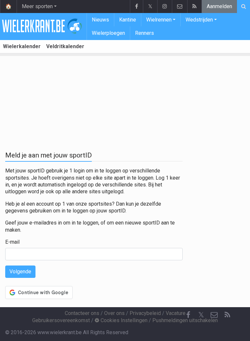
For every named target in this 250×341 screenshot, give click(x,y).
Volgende (20, 271)
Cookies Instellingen (123, 320)
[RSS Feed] (194, 6)
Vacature (176, 313)
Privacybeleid (145, 313)
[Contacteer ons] (179, 6)
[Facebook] (136, 6)
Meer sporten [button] (37, 6)
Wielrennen (159, 20)
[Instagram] (164, 6)
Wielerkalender (22, 46)
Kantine (127, 20)
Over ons (114, 313)
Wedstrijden (199, 20)
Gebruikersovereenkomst (61, 320)
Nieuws (100, 20)
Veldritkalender (65, 46)
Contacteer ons (82, 313)
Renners (144, 33)
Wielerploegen (108, 33)
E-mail (12, 242)
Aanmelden (219, 6)
